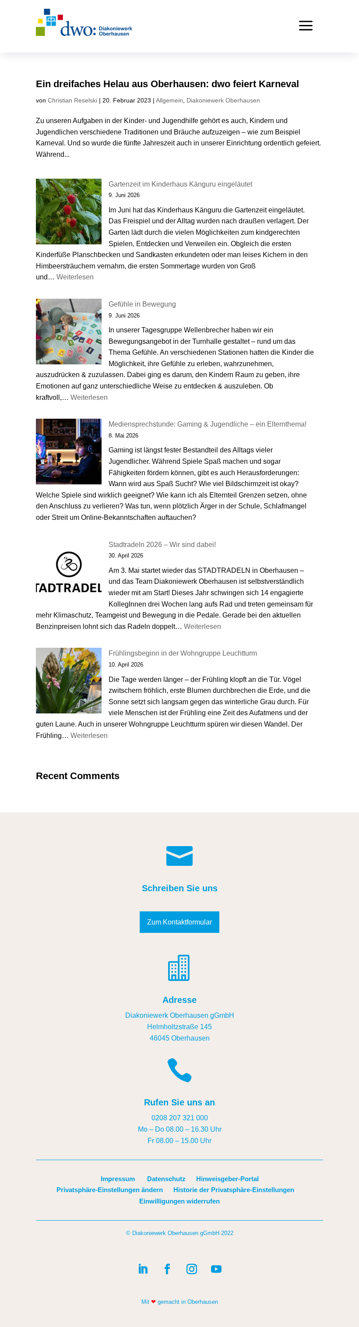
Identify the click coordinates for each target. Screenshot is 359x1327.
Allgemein (169, 100)
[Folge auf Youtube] (216, 1269)
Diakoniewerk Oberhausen (223, 100)
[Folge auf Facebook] (167, 1269)
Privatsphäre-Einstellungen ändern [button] (109, 1189)
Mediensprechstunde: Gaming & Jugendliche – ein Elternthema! (207, 424)
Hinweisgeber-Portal (227, 1178)
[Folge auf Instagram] (191, 1269)
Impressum (118, 1178)
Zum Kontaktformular (179, 922)
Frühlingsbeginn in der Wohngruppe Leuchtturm (183, 653)
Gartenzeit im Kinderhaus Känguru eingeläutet (180, 184)
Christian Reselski (72, 100)
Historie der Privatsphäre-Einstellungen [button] (233, 1189)
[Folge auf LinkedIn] (142, 1269)
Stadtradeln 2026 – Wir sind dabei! (162, 544)
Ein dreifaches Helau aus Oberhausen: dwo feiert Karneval (167, 83)
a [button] (306, 26)
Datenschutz (166, 1178)
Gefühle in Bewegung (142, 304)
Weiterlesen (75, 277)
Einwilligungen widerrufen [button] (179, 1201)
